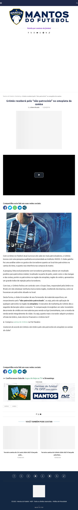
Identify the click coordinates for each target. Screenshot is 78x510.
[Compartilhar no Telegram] (20, 208)
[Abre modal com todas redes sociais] (25, 208)
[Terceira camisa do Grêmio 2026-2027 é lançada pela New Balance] (57, 437)
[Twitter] (31, 32)
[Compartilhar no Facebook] (5, 208)
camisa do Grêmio (21, 322)
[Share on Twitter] (38, 414)
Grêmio (6, 406)
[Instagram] (34, 32)
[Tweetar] (10, 208)
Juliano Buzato (34, 107)
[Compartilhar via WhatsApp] (15, 208)
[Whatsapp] (40, 32)
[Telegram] (43, 32)
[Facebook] (28, 32)
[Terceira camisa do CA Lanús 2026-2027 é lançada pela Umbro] (20, 437)
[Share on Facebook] (36, 414)
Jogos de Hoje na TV (33, 378)
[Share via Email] (40, 414)
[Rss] (46, 32)
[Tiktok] (49, 32)
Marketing (18, 96)
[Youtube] (37, 32)
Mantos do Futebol (8, 96)
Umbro (14, 406)
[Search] (77, 3)
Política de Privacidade (60, 501)
